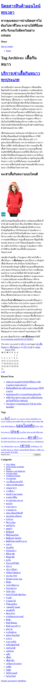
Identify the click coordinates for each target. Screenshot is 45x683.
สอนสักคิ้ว (10, 610)
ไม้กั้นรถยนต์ (11, 673)
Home (8, 51)
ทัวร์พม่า (37, 421)
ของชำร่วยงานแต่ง (14, 494)
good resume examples (15, 467)
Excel (2, 419)
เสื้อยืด (39, 450)
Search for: (5, 454)
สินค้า (8, 620)
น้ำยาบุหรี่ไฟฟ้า (12, 563)
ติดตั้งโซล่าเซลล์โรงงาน (16, 541)
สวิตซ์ (5, 441)
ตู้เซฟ (33, 421)
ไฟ (11, 452)
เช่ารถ (25, 446)
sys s (18, 419)
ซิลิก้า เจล (23, 421)
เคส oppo (17, 446)
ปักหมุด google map (14, 579)
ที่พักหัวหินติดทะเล (10, 426)
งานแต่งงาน (11, 510)
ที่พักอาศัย (10, 554)
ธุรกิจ (8, 560)
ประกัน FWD (11, 576)
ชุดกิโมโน (10, 525)
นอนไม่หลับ (25, 426)
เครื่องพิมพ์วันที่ (12, 645)
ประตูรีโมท (23, 432)
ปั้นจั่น (8, 582)
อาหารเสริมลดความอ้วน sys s (25, 441)
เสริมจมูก (16, 450)
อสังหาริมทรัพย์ (13, 635)
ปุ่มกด (28, 432)
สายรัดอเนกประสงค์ (15, 616)
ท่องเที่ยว (10, 547)
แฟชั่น (8, 667)
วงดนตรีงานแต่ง (13, 607)
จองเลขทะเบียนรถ (14, 516)
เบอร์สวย (10, 651)
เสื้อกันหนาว (15, 347)
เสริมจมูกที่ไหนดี (24, 450)
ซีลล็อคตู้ (10, 532)
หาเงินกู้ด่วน (11, 632)
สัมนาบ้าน (10, 613)
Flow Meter (10, 464)
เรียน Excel (10, 450)
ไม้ (13, 452)
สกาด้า (33, 437)
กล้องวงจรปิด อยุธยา (15, 485)
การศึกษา (10, 491)
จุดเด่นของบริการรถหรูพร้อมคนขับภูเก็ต (23, 394)
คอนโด (9, 504)
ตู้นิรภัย (29, 421)
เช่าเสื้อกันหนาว (35, 446)
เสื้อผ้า (8, 657)
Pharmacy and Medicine (15, 471)
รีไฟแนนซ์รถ (11, 604)
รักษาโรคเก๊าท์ (12, 438)
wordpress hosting (13, 476)
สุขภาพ (9, 629)
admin (37, 347)
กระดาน (22, 419)
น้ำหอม (37, 426)
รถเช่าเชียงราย (12, 585)
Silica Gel (13, 419)
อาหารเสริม (11, 642)
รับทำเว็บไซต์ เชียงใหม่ (16, 595)
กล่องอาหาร (11, 488)
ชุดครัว (9, 529)
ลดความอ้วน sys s (22, 438)
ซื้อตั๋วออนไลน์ (12, 535)
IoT (7, 418)
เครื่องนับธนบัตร (8, 446)
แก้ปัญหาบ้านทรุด (14, 664)
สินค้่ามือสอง (11, 623)
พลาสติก (33, 432)
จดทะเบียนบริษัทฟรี (14, 513)
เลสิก (8, 654)
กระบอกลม (11, 478)
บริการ (24, 344)
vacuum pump (11, 473)
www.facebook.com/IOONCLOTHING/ (17, 339)
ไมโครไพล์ (11, 676)
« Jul (3, 372)
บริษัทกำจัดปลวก (13, 573)
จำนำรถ (9, 519)
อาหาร (9, 638)
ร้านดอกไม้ (11, 601)
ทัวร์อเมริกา (11, 551)
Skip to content (7, 46)
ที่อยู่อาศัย (10, 557)
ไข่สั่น (8, 670)
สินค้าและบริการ (13, 626)
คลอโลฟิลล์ (33, 419)
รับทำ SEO (10, 591)
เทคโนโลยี (10, 648)
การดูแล (27, 419)
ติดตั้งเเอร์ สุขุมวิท (13, 538)
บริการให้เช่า (11, 569)
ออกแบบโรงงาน (11, 441)
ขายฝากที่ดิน (11, 497)
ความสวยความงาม (14, 500)
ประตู (14, 431)
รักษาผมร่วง (11, 588)
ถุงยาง (9, 544)
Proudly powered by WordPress (13, 681)
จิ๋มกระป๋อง (11, 522)
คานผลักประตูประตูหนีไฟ (13, 421)
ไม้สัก (16, 452)
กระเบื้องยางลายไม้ (14, 482)
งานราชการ (11, 507)
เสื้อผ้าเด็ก (10, 660)
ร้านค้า (9, 598)
